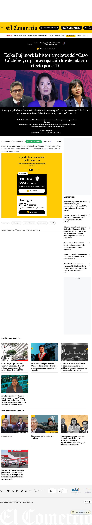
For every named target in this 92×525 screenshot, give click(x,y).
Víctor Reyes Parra (47, 130)
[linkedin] (26, 491)
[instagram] (17, 491)
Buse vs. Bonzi (32, 35)
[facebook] (8, 491)
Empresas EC (70, 35)
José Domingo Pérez (29, 223)
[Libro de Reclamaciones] (88, 491)
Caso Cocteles (42, 223)
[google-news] (30, 491)
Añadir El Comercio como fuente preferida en (53, 43)
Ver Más (52, 223)
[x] (13, 491)
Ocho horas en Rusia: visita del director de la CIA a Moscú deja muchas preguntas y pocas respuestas (74, 246)
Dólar (83, 35)
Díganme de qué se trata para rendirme (42, 437)
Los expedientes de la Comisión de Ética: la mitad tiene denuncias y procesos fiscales (75, 256)
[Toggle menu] (2, 28)
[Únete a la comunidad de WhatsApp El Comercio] (33, 141)
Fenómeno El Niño (20, 35)
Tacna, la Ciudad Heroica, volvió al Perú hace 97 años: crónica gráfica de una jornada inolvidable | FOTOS (75, 218)
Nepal (79, 35)
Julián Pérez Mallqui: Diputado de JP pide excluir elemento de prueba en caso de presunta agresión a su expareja (44, 366)
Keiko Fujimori (59, 35)
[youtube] (22, 491)
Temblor (51, 35)
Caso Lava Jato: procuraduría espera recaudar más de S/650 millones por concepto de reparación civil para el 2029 (12, 366)
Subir (86, 502)
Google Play (61, 490)
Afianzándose (6, 436)
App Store (51, 490)
